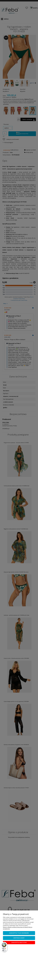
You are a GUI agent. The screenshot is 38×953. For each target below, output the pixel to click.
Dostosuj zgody (19, 938)
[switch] (4, 950)
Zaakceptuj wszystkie (19, 942)
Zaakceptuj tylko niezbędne (19, 933)
